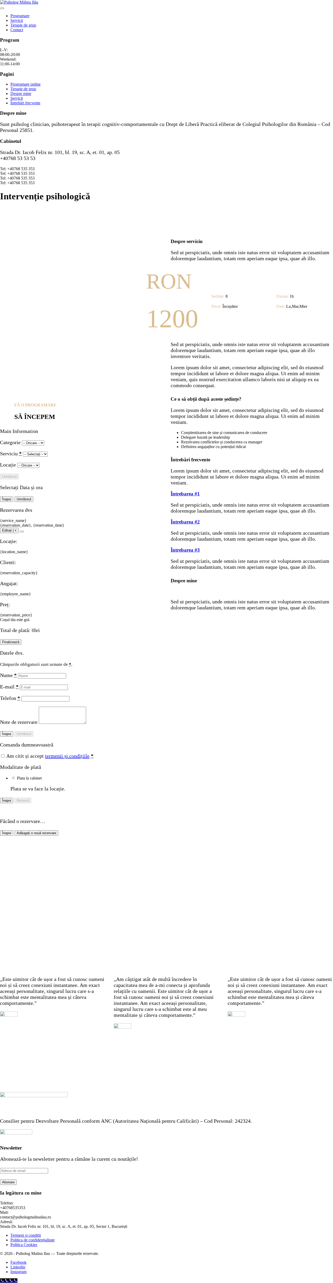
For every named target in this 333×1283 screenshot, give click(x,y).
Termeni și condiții (25, 1235)
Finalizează (10, 642)
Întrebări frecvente (25, 103)
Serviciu (11, 453)
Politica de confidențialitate (32, 1240)
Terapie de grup (23, 25)
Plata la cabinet (29, 778)
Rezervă (23, 800)
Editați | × (9, 530)
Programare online (25, 84)
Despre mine (20, 93)
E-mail (9, 687)
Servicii (16, 20)
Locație (8, 465)
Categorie (11, 442)
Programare (19, 16)
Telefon (10, 698)
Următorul (9, 476)
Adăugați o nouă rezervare (36, 833)
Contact (16, 30)
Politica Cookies (23, 1244)
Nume (8, 675)
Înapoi (6, 499)
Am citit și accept (49, 756)
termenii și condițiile (67, 756)
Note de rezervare (19, 722)
